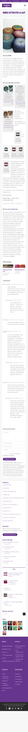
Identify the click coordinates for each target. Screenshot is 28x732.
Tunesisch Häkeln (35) (9, 517)
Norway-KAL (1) (7, 507)
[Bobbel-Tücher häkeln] (4, 633)
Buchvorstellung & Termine (10, 542)
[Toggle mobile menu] (25, 5)
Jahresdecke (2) (7, 501)
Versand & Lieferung (5, 677)
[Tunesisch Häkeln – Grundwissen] (5, 581)
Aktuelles (12, 203)
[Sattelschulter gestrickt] (7, 265)
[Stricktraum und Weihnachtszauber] (20, 623)
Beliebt (14, 569)
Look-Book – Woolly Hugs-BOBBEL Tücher (13, 602)
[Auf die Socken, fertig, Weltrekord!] (5, 628)
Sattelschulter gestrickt (7, 269)
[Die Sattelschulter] (19, 265)
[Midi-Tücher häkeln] (10, 623)
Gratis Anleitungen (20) (9, 491)
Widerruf (5, 681)
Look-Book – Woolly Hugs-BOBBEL (15, 595)
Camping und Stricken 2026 (11, 552)
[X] (21, 708)
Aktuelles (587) (7, 485)
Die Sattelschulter (18, 269)
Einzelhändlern (18, 118)
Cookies (18, 684)
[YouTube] (18, 708)
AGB (4, 690)
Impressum (19, 679)
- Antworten (22, 284)
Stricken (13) (6, 511)
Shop (4, 674)
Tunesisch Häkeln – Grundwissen (13, 581)
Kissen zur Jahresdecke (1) (10, 504)
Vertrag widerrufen (6, 684)
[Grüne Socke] (15, 628)
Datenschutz (19, 681)
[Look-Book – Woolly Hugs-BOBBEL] (5, 594)
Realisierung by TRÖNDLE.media (16, 706)
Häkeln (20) (6, 494)
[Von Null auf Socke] (5, 623)
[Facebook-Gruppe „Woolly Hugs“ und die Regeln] (5, 573)
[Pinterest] (15, 708)
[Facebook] (6, 708)
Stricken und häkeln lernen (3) (11, 514)
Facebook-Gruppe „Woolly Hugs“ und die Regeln (15, 573)
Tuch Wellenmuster (8, 547)
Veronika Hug (14, 209)
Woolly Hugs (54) (8, 521)
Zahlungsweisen (7, 688)
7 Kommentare (19, 203)
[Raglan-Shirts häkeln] (15, 623)
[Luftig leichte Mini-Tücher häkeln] (20, 628)
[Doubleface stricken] (10, 628)
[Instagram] (12, 708)
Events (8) (6, 488)
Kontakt (18, 674)
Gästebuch (7, 588)
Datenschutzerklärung (15, 462)
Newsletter (19, 676)
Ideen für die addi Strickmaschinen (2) (14, 498)
